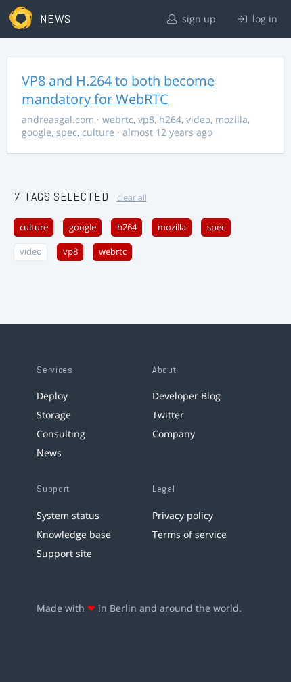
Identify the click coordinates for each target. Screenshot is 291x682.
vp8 (146, 119)
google (36, 132)
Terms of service (189, 534)
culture (98, 132)
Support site (64, 553)
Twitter (168, 414)
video (198, 119)
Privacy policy (182, 515)
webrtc (117, 119)
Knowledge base (74, 534)
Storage (54, 414)
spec (66, 132)
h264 (170, 119)
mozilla (231, 119)
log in (263, 18)
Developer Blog (186, 395)
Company (173, 433)
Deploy (52, 395)
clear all (132, 197)
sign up (197, 18)
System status (68, 515)
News (49, 452)
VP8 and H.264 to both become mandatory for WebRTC (118, 90)
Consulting (61, 433)
